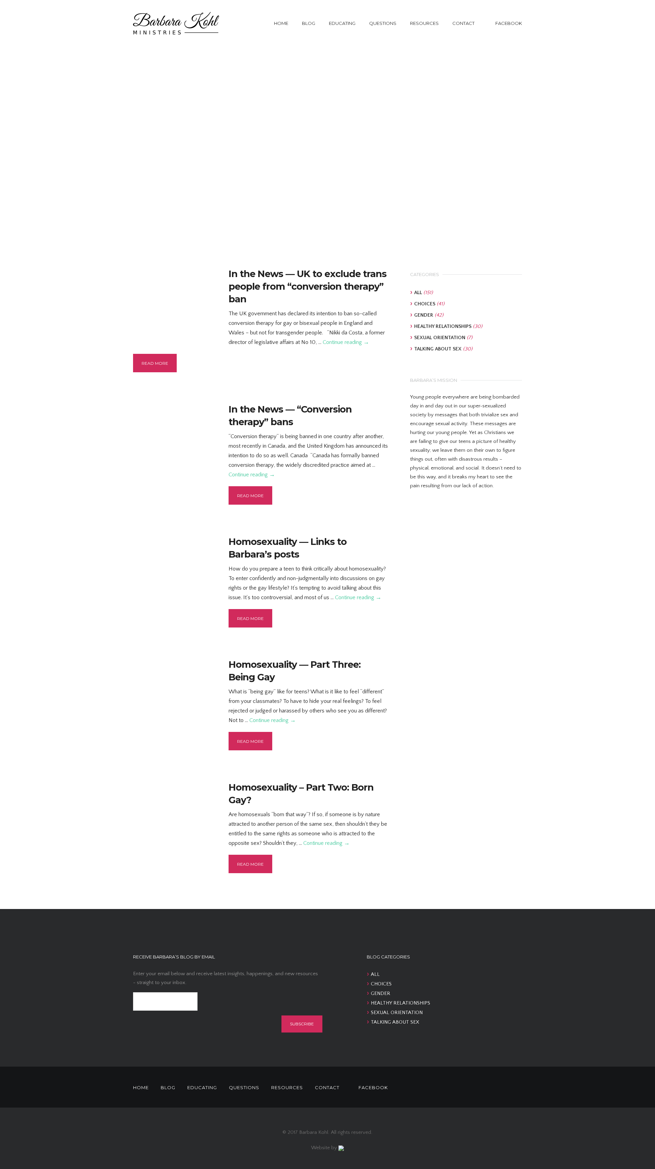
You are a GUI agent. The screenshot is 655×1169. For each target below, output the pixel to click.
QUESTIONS (382, 23)
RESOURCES (424, 23)
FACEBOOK (508, 23)
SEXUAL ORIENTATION (439, 338)
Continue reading (346, 342)
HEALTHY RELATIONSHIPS (442, 326)
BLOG (308, 23)
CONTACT (463, 23)
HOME (281, 23)
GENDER (423, 315)
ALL (418, 292)
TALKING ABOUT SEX (438, 349)
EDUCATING (342, 23)
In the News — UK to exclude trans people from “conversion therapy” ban (308, 286)
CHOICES (424, 304)
